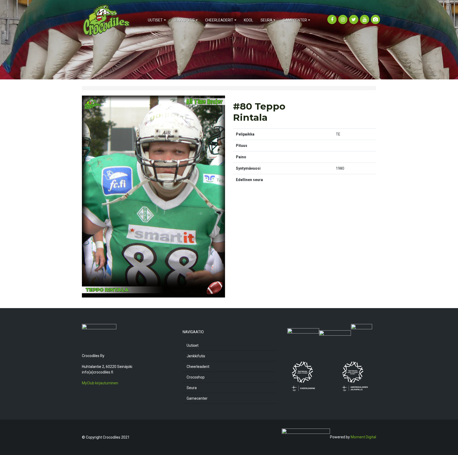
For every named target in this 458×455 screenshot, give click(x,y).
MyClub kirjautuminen (100, 383)
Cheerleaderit (198, 366)
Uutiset (193, 345)
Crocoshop (196, 377)
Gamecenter (197, 398)
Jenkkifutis (196, 356)
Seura (192, 388)
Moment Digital (363, 437)
